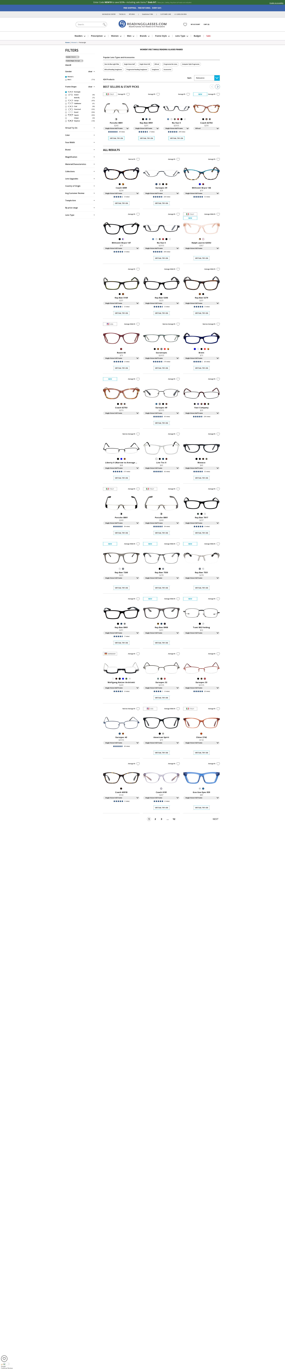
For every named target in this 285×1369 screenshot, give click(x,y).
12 (174, 819)
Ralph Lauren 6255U (201, 243)
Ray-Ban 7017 (201, 517)
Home (67, 42)
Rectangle (82, 42)
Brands (143, 36)
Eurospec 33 (201, 682)
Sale (208, 36)
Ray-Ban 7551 (201, 572)
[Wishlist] (185, 24)
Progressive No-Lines (170, 64)
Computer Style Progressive (190, 64)
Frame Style (161, 36)
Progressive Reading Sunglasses (137, 69)
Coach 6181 (161, 792)
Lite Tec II (161, 462)
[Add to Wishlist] (128, 94)
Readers (78, 36)
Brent (201, 352)
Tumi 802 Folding (201, 627)
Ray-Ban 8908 (161, 627)
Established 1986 (147, 14)
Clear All (68, 65)
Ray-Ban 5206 (161, 298)
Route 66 (121, 352)
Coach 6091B (121, 792)
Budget (197, 36)
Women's (74, 42)
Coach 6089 (121, 188)
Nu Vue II (176, 123)
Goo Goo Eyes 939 (201, 792)
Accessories (167, 69)
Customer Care (165, 14)
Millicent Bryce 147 (121, 243)
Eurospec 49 (161, 407)
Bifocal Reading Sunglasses (113, 69)
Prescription (97, 36)
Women (115, 36)
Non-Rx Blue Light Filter (112, 64)
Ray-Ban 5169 (121, 298)
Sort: (189, 78)
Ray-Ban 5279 (201, 298)
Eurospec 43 (121, 737)
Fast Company (201, 407)
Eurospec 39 (161, 188)
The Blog (122, 14)
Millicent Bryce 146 (201, 188)
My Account (195, 24)
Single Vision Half (129, 64)
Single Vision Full (144, 64)
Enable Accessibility (276, 3)
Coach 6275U (206, 123)
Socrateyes (161, 352)
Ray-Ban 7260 (121, 572)
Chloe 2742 (201, 737)
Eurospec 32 (161, 682)
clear (90, 71)
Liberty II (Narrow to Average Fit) (122, 462)
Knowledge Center (108, 14)
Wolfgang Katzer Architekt (121, 682)
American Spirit (161, 737)
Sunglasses (155, 69)
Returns (132, 14)
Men (129, 36)
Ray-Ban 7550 (161, 572)
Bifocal (157, 64)
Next (215, 819)
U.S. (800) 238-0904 (180, 14)
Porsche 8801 (116, 123)
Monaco (201, 462)
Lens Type (180, 36)
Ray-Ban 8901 (146, 123)
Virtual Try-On (116, 138)
